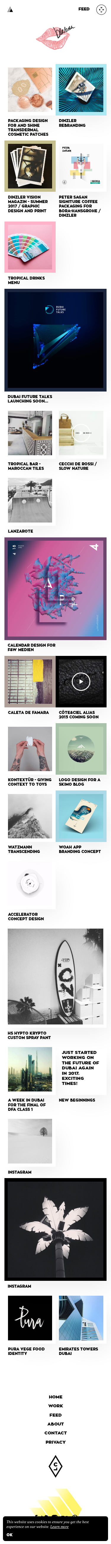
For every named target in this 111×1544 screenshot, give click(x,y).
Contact (55, 1433)
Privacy (56, 1442)
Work (55, 1406)
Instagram (19, 1173)
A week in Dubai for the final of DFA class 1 (27, 1105)
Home (55, 1397)
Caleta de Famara (28, 713)
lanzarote (20, 532)
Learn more (59, 1527)
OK (10, 1535)
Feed (84, 9)
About (55, 1424)
